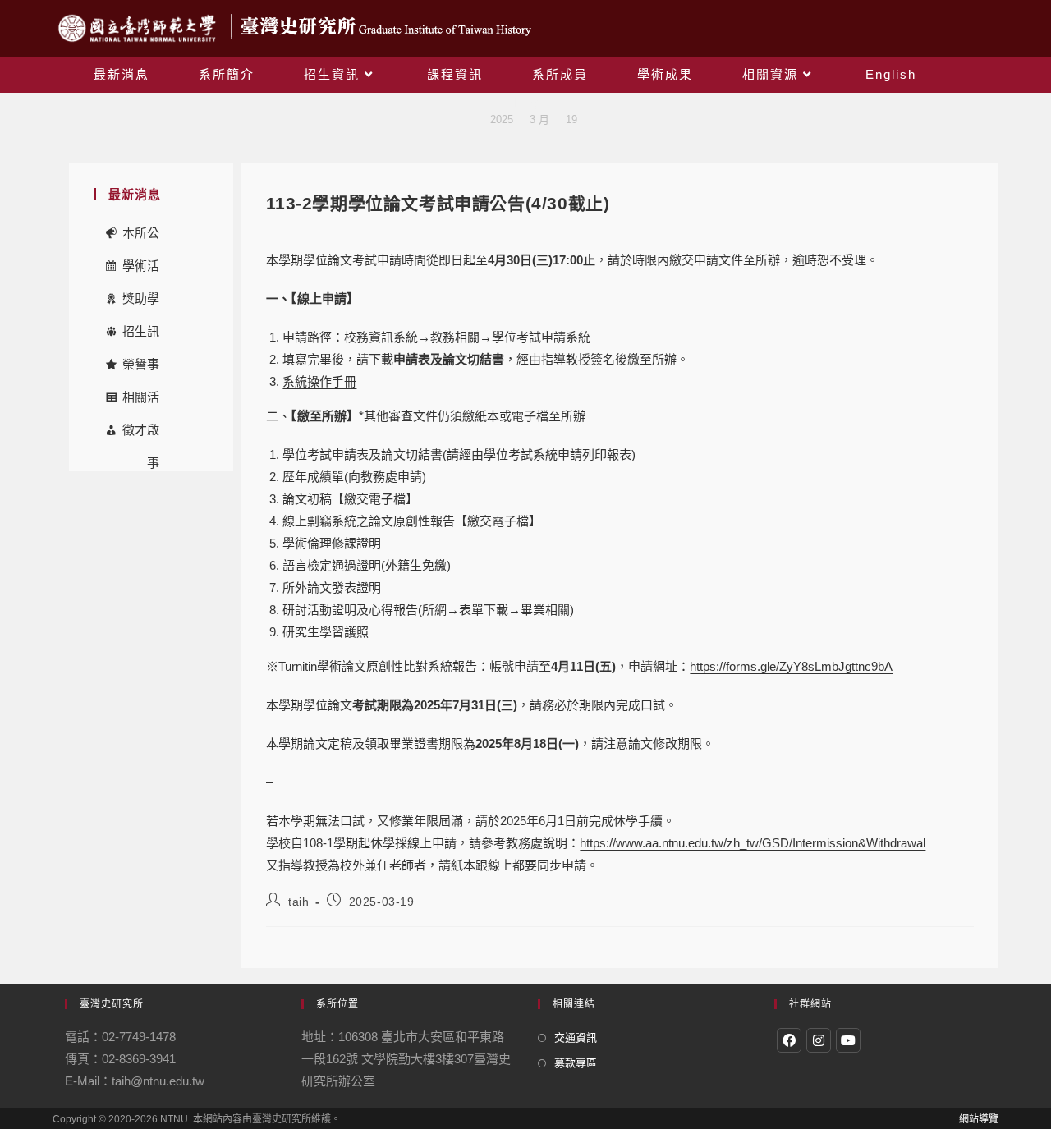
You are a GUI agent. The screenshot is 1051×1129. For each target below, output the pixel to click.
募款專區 (575, 1063)
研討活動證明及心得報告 (350, 610)
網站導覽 (978, 1119)
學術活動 (140, 270)
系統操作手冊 (319, 381)
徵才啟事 (140, 435)
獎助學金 (140, 303)
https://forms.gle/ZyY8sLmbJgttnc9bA (791, 666)
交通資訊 (575, 1037)
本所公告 (140, 238)
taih (298, 901)
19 (571, 119)
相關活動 (140, 402)
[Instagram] (818, 1040)
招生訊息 (140, 336)
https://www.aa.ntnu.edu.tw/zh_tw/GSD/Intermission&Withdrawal (752, 843)
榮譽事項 (140, 369)
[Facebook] (789, 1040)
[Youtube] (848, 1040)
